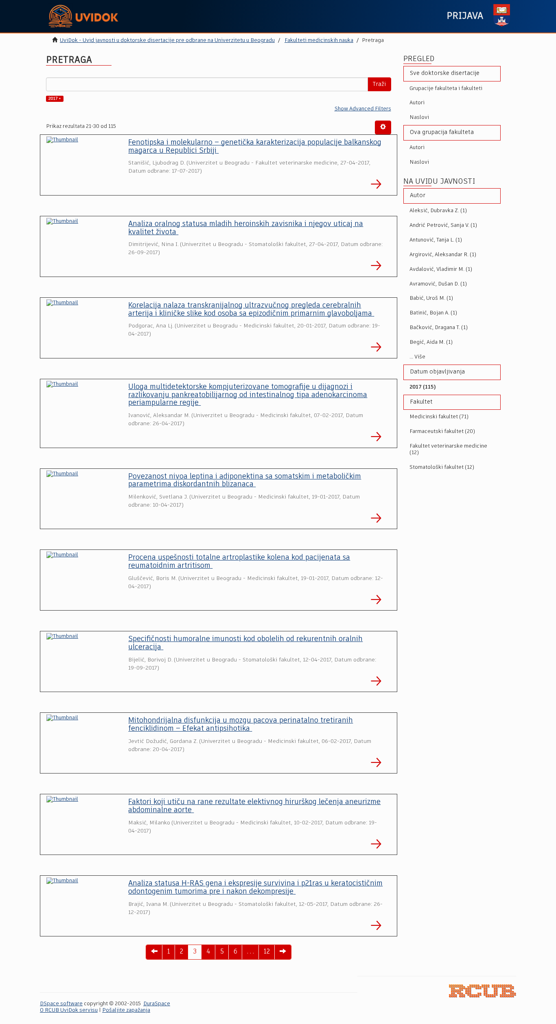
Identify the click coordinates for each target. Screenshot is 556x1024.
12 (267, 952)
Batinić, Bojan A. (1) (433, 313)
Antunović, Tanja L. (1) (435, 240)
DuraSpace (156, 1003)
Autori (417, 102)
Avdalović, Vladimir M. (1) (440, 269)
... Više (417, 357)
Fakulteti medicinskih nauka (319, 40)
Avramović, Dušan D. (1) (438, 284)
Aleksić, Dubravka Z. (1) (438, 210)
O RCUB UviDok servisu (69, 1010)
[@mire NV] (482, 990)
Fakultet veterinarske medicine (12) (448, 449)
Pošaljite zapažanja (126, 1010)
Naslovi (419, 117)
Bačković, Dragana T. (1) (438, 327)
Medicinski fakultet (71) (438, 417)
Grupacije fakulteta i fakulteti (445, 88)
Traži (379, 84)
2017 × (54, 99)
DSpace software (61, 1003)
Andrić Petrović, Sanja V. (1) (443, 225)
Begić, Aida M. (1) (431, 342)
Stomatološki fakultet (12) (441, 467)
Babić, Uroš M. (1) (431, 298)
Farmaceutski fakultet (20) (442, 431)
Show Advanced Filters (363, 109)
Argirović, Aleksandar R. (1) (442, 254)
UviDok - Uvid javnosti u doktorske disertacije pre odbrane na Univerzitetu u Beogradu (167, 40)
